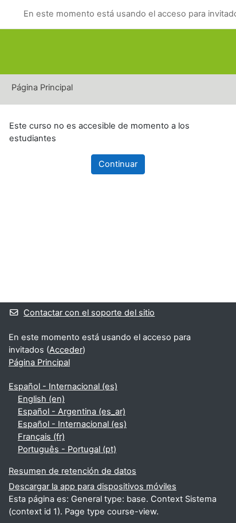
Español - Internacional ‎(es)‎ (63, 386)
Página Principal (42, 87)
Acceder (65, 350)
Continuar (118, 164)
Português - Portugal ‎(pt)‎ (67, 449)
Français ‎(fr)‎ (41, 437)
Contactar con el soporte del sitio (89, 313)
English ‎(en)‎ (41, 399)
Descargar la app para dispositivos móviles (92, 486)
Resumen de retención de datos (72, 471)
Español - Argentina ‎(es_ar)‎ (71, 411)
